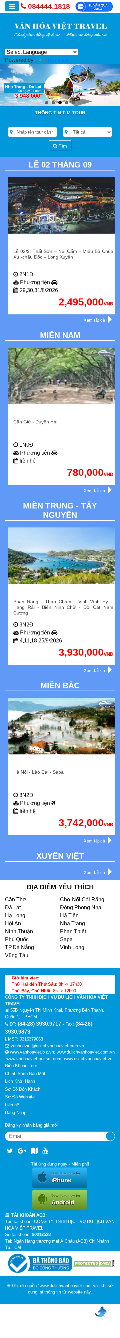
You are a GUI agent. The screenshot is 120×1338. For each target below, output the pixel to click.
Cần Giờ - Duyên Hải (35, 421)
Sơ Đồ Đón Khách (22, 1089)
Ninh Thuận (19, 931)
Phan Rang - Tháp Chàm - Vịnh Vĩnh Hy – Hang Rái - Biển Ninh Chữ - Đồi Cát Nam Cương (63, 607)
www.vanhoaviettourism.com (33, 1058)
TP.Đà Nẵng (19, 947)
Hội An (13, 923)
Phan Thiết (73, 931)
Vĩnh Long (72, 947)
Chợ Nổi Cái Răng (82, 899)
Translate (58, 60)
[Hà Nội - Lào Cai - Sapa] (63, 726)
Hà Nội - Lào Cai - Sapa (38, 772)
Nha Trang (72, 923)
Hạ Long (15, 915)
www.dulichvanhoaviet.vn (88, 1058)
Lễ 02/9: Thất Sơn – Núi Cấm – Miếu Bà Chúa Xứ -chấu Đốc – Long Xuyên (63, 254)
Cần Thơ (15, 899)
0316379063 (31, 1039)
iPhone (65, 1177)
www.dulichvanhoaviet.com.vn (86, 1052)
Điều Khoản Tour (21, 1065)
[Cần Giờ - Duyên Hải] (63, 376)
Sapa (66, 939)
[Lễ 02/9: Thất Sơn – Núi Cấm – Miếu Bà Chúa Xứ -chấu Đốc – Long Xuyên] (63, 205)
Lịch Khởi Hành (20, 1081)
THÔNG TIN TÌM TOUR (60, 112)
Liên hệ (12, 1104)
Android (65, 1200)
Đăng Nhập (15, 1112)
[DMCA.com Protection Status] (94, 1263)
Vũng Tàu (16, 955)
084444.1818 (49, 6)
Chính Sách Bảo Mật (25, 1073)
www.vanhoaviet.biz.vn (32, 1052)
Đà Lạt (13, 907)
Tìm (62, 146)
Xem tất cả (94, 320)
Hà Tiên (69, 915)
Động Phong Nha (80, 907)
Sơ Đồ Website (20, 1096)
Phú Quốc (17, 939)
